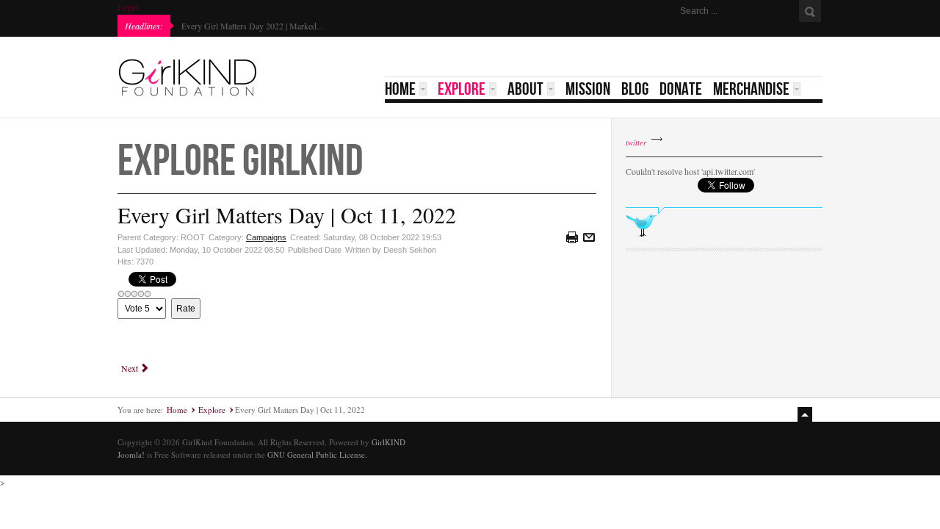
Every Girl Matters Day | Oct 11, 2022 (287, 214)
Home (177, 409)
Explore (211, 409)
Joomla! (131, 454)
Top (806, 414)
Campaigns (266, 237)
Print (572, 237)
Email (589, 237)
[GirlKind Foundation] (187, 77)
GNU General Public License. (317, 454)
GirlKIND (388, 441)
